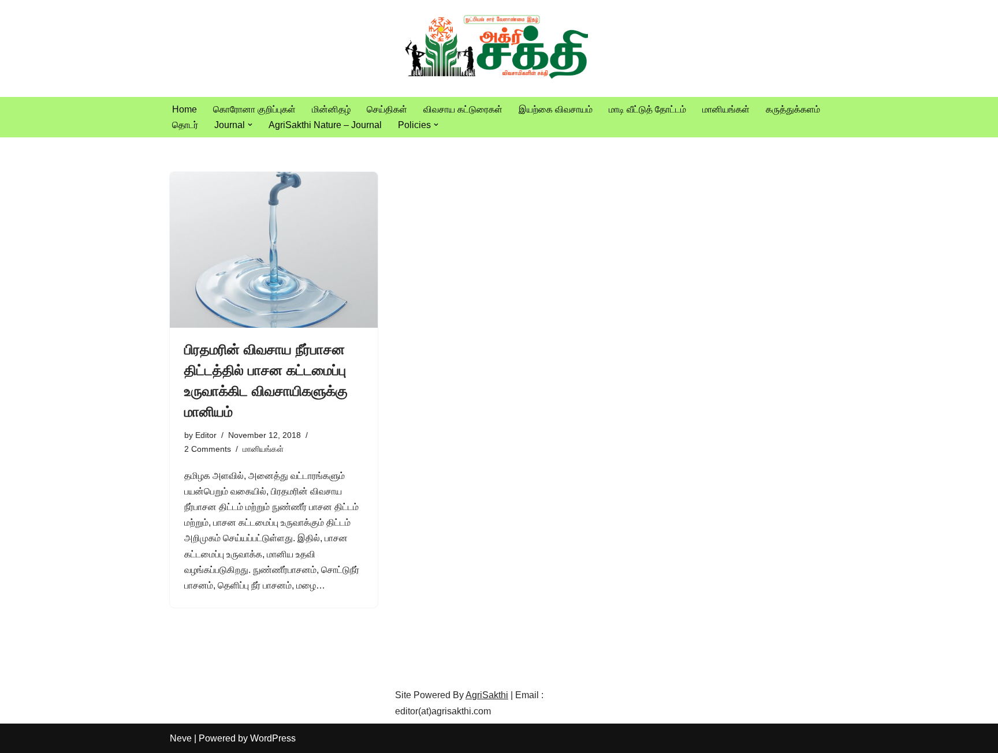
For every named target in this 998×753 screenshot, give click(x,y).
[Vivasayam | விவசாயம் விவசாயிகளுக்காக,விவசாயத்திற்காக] (499, 48)
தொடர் (185, 125)
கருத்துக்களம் (793, 109)
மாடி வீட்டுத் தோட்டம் (647, 109)
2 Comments (207, 449)
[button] (250, 124)
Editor (206, 435)
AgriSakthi (487, 695)
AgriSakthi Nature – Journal (325, 125)
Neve (181, 738)
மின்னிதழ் (331, 109)
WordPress (273, 738)
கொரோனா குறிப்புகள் (254, 109)
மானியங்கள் (726, 109)
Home (184, 109)
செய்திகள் (387, 109)
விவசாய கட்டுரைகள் (462, 109)
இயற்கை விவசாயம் (556, 109)
